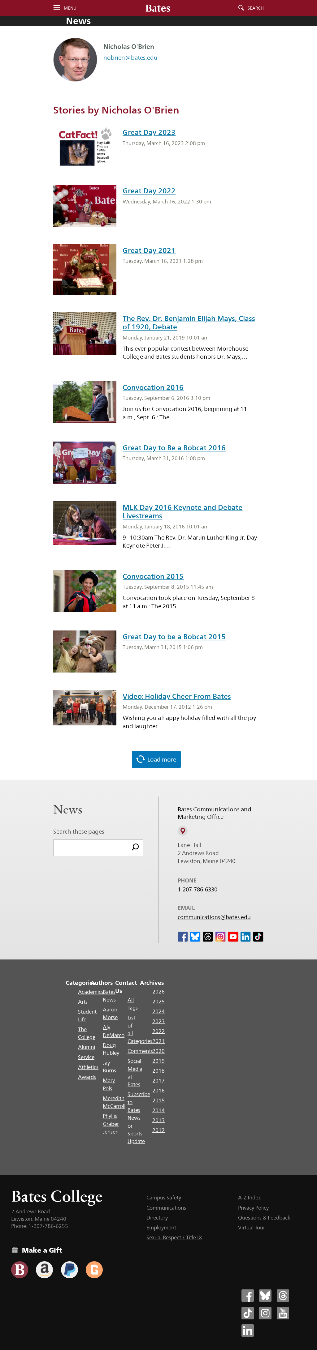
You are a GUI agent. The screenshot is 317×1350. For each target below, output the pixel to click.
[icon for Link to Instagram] (220, 937)
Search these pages (78, 831)
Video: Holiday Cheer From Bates (177, 696)
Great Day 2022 (149, 191)
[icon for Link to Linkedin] (245, 937)
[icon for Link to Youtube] (233, 937)
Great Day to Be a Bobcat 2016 (174, 448)
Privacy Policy (253, 1208)
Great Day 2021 (149, 250)
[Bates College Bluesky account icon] (265, 1295)
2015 (158, 1100)
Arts (83, 1002)
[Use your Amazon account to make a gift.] (44, 1269)
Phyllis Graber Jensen (111, 1124)
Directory (157, 1218)
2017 (158, 1081)
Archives (152, 982)
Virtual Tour (251, 1227)
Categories (81, 982)
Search (256, 8)
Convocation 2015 (153, 576)
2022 (158, 1031)
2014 (158, 1110)
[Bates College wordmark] (157, 8)
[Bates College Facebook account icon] (247, 1295)
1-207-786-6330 (197, 889)
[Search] (135, 848)
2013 (158, 1120)
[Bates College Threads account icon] (283, 1295)
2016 (158, 1090)
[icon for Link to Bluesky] (195, 937)
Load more (161, 759)
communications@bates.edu (214, 917)
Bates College (56, 1196)
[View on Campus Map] (183, 831)
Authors (101, 982)
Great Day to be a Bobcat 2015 (174, 637)
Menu (70, 8)
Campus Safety (163, 1197)
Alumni (86, 1047)
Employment (161, 1227)
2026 (158, 992)
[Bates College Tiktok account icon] (247, 1313)
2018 (158, 1071)
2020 (158, 1051)
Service (86, 1057)
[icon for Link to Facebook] (183, 937)
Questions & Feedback (264, 1218)
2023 (158, 1021)
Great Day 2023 (149, 132)
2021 (158, 1041)
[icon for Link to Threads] (208, 937)
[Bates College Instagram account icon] (265, 1313)
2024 (158, 1011)
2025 (158, 1001)
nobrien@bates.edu (130, 57)
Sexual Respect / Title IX (174, 1237)
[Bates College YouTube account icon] (283, 1313)
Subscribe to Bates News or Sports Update (139, 1117)
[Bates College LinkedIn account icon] (247, 1330)
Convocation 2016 (153, 387)
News (78, 20)
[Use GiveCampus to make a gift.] (94, 1269)
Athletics (88, 1067)
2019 (158, 1061)
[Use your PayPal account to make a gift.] (69, 1269)
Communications (166, 1208)
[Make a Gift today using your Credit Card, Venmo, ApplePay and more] (19, 1269)
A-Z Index (249, 1197)
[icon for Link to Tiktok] (258, 937)
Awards (87, 1077)
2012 (158, 1130)
